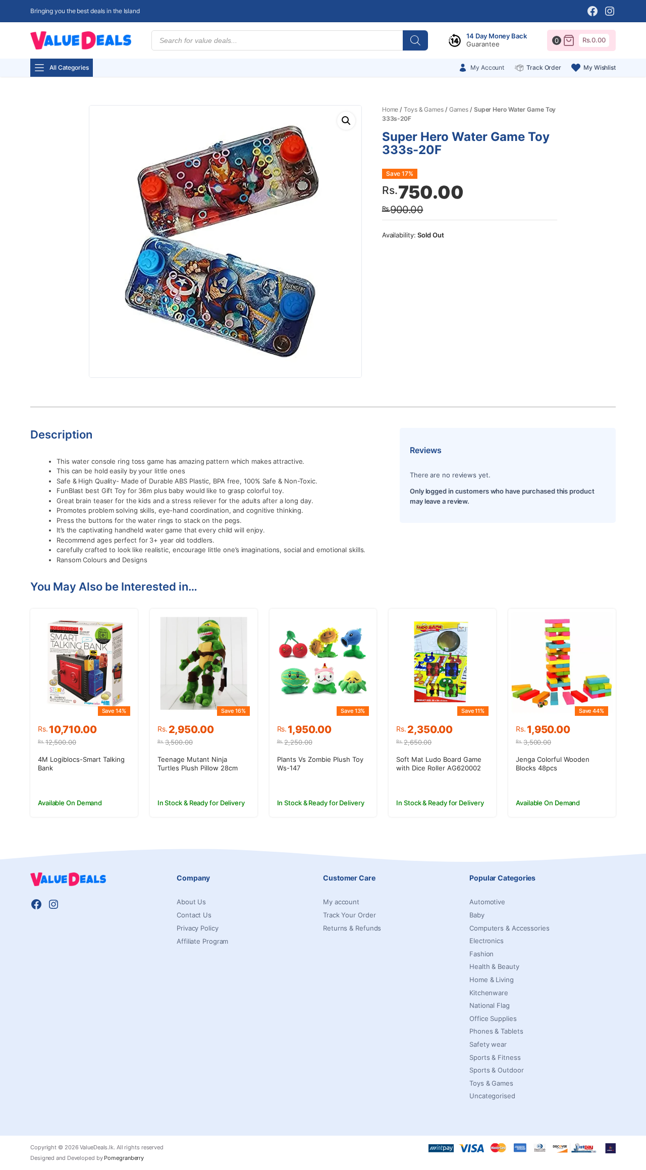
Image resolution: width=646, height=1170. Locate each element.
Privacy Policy (198, 928)
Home (390, 109)
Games (459, 109)
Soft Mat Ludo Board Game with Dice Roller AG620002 (438, 763)
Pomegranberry (124, 1157)
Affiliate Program (202, 941)
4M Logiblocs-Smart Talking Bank (81, 763)
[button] (346, 121)
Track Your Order (349, 915)
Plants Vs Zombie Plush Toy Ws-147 (320, 763)
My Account (487, 67)
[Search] (415, 40)
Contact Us (194, 915)
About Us (191, 902)
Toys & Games (424, 109)
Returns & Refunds (352, 928)
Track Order (543, 67)
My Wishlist (599, 67)
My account (341, 902)
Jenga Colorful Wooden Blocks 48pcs (552, 763)
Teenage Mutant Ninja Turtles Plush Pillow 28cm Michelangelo (197, 768)
